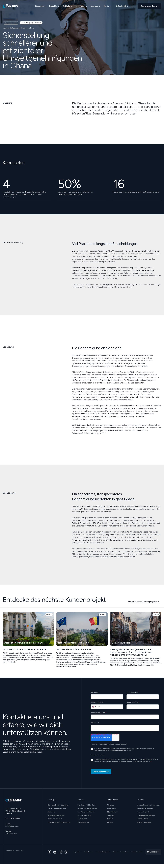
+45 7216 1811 (11, 834)
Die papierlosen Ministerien (58, 805)
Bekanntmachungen (145, 808)
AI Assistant (82, 819)
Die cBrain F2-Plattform (86, 805)
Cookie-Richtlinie (137, 852)
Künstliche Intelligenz (85, 812)
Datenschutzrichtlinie (120, 852)
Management (112, 812)
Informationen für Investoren (148, 805)
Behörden (51, 812)
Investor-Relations (144, 822)
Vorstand (110, 815)
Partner (110, 822)
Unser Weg (111, 808)
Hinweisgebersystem (102, 852)
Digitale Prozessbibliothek (87, 808)
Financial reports (143, 812)
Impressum (77, 852)
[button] (40, 6)
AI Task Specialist (84, 815)
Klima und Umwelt (55, 819)
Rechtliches (88, 852)
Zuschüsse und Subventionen (59, 822)
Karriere (107, 6)
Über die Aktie (142, 819)
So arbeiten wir (83, 822)
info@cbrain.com (12, 826)
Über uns (110, 805)
